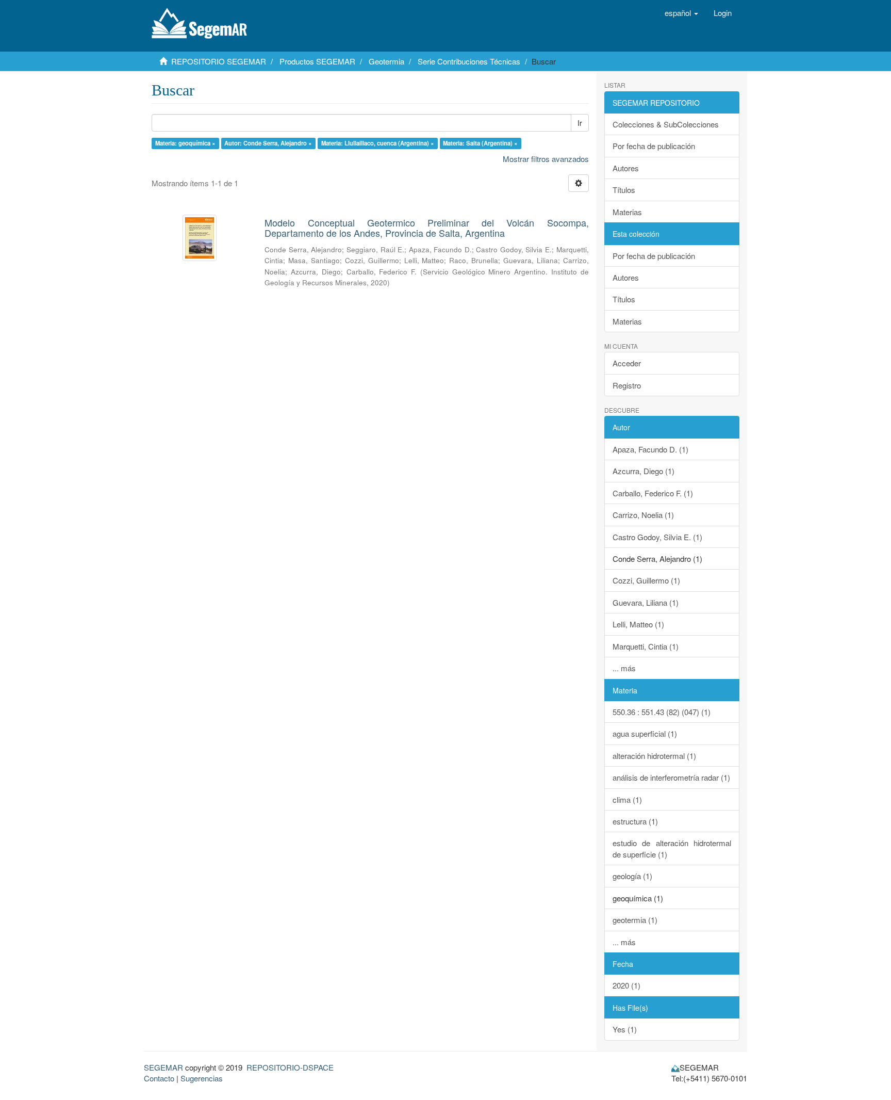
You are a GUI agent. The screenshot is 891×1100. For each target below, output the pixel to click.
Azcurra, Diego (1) (643, 470)
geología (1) (632, 875)
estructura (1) (635, 821)
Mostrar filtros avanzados (546, 158)
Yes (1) (625, 1029)
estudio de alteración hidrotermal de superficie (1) (672, 848)
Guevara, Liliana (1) (646, 602)
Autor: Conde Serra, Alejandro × (268, 143)
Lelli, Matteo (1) (638, 624)
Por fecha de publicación (654, 145)
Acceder (627, 363)
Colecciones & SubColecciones (666, 124)
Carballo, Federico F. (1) (653, 493)
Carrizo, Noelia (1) (643, 514)
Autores (626, 168)
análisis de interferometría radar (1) (671, 777)
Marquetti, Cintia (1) (646, 646)
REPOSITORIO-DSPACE (290, 1067)
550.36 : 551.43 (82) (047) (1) (662, 711)
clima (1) (627, 799)
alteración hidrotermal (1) (654, 755)
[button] (681, 13)
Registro (627, 385)
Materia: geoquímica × (185, 143)
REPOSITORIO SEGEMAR (218, 61)
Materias (627, 211)
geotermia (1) (635, 919)
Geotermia (386, 61)
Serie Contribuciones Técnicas (469, 61)
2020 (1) (626, 985)
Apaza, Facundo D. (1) (650, 449)
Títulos (624, 189)
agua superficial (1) (645, 733)
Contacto (159, 1078)
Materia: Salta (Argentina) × (480, 143)
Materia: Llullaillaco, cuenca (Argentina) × (377, 143)
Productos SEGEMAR (317, 61)
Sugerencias (201, 1078)
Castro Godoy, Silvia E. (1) (657, 536)
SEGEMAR (163, 1067)
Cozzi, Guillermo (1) (646, 580)
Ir (580, 123)
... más (624, 667)
